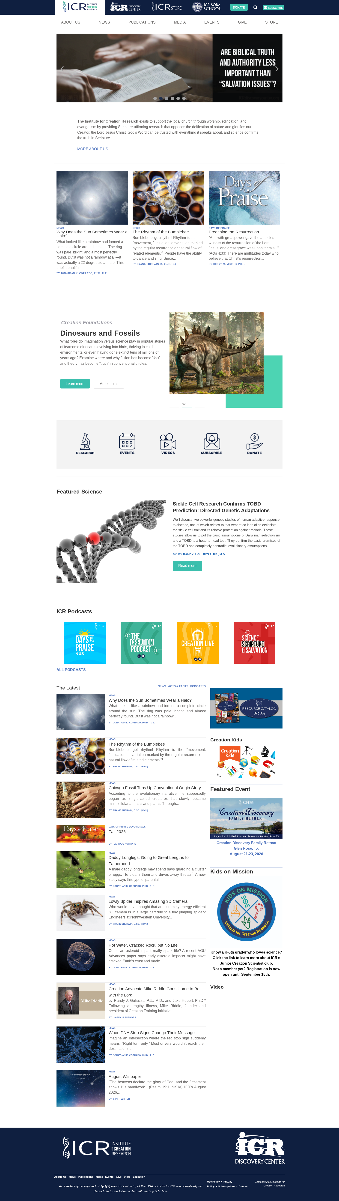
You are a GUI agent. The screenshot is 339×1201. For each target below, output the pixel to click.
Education (139, 1176)
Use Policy (213, 1181)
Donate (239, 7)
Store (271, 22)
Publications (142, 22)
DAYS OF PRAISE (219, 228)
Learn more (75, 384)
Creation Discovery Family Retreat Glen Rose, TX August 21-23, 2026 (246, 848)
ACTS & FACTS (178, 686)
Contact (243, 1186)
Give (242, 22)
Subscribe (275, 7)
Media (180, 22)
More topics (108, 384)
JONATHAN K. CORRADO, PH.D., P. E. (134, 722)
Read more (187, 566)
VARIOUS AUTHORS (124, 844)
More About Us (92, 149)
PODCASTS (198, 686)
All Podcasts (71, 670)
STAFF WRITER (121, 1099)
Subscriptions (226, 1186)
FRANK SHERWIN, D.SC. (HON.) (130, 766)
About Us (70, 22)
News (104, 22)
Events (212, 22)
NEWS (60, 228)
